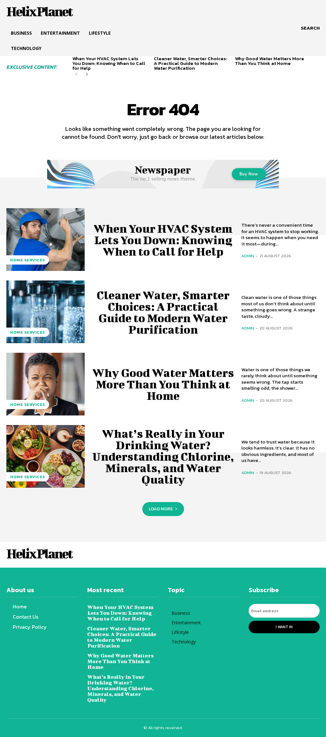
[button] (310, 28)
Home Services (27, 260)
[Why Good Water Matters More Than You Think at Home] (45, 384)
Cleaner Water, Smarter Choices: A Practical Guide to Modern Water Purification (190, 63)
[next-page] (86, 74)
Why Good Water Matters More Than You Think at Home (269, 61)
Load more (161, 509)
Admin (247, 256)
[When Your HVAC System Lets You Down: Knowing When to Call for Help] (45, 239)
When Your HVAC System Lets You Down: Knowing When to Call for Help (108, 63)
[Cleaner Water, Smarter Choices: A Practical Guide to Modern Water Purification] (45, 311)
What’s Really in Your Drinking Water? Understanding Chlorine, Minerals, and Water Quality (163, 456)
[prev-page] (76, 74)
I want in (284, 627)
